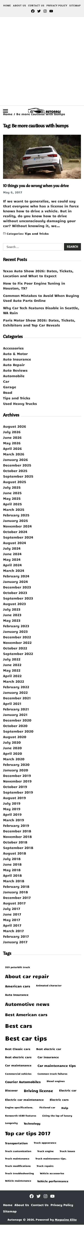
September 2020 (18, 731)
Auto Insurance (17, 359)
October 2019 (15, 787)
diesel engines (56, 1081)
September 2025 (18, 476)
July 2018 (12, 859)
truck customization (18, 1151)
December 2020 (17, 720)
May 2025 (12, 498)
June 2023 (12, 615)
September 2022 (18, 653)
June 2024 (12, 554)
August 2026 (14, 426)
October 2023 (15, 593)
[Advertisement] (42, 61)
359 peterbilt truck (17, 967)
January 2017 (15, 942)
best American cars (26, 1014)
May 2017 (11, 920)
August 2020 (14, 737)
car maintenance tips (57, 1065)
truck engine (45, 1151)
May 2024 (12, 559)
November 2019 (17, 781)
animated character (49, 985)
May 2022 (11, 670)
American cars (17, 986)
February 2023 (16, 626)
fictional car (47, 1107)
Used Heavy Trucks (20, 403)
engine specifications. (19, 1107)
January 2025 (15, 520)
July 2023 (11, 609)
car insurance (48, 1057)
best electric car (48, 1049)
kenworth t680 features (20, 1115)
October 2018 (15, 842)
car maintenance (18, 1065)
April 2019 (12, 814)
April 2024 (12, 565)
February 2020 (16, 764)
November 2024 (17, 526)
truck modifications (18, 1165)
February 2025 (16, 515)
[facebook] (33, 11)
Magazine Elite (66, 1219)
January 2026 (15, 459)
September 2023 (18, 598)
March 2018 (13, 881)
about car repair (27, 976)
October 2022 (15, 648)
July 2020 (12, 742)
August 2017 (14, 903)
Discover (11, 1090)
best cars (18, 1025)
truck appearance (45, 1142)
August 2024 (14, 543)
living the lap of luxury (57, 1115)
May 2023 (11, 620)
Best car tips (26, 1038)
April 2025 (12, 504)
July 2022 (11, 659)
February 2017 (16, 936)
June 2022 (12, 665)
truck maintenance (17, 1158)
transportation (16, 1143)
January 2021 (15, 714)
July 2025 (12, 487)
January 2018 (15, 892)
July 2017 (11, 908)
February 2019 (16, 825)
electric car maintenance (24, 1099)
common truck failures (52, 1073)
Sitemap (75, 5)
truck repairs (45, 1165)
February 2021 (16, 709)
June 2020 (12, 748)
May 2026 (12, 443)
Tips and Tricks (37, 233)
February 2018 (16, 886)
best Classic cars (17, 1049)
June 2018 (12, 864)
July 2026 (12, 432)
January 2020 (15, 770)
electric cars (59, 1099)
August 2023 (14, 604)
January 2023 (15, 631)
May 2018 (12, 870)
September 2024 (18, 537)
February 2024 (16, 576)
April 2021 (12, 703)
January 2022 (15, 692)
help (64, 1108)
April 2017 (12, 925)
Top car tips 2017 (27, 1133)
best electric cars (18, 1057)
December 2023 (17, 587)
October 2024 (15, 532)
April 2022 (12, 676)
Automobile (13, 376)
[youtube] (51, 11)
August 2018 (14, 853)
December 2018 (17, 831)
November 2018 (17, 836)
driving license (38, 1090)
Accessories (13, 348)
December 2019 (17, 775)
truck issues (67, 1151)
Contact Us (36, 5)
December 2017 (17, 897)
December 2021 (17, 698)
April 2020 (12, 753)
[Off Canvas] (5, 111)
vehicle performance (52, 1181)
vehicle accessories (52, 1173)
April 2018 (12, 875)
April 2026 (12, 448)
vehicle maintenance (18, 1180)
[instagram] (45, 11)
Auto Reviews (15, 370)
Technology (32, 1123)
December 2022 (17, 637)
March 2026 (13, 454)
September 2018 (18, 848)
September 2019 (18, 792)
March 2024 (13, 570)
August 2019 (14, 798)
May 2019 (11, 809)
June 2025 (12, 493)
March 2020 (13, 759)
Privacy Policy (56, 5)
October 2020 (15, 726)
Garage (9, 387)
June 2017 (12, 914)
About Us (19, 5)
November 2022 (17, 642)
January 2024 (15, 581)
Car (6, 381)
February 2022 (16, 687)
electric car (67, 1090)
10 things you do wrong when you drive (36, 185)
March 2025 (13, 509)
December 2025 (17, 465)
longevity (11, 1122)
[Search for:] (31, 247)
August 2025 (14, 482)
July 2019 (11, 803)
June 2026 (12, 437)
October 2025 (15, 471)
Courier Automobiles (23, 1082)
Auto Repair (14, 365)
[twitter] (39, 11)
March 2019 (13, 820)
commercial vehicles (18, 1073)
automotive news (27, 1004)
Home (7, 5)
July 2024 (12, 548)
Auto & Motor (15, 354)
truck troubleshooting (19, 1173)
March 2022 (13, 681)
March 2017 (13, 931)
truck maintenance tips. (50, 1158)
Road (7, 392)
